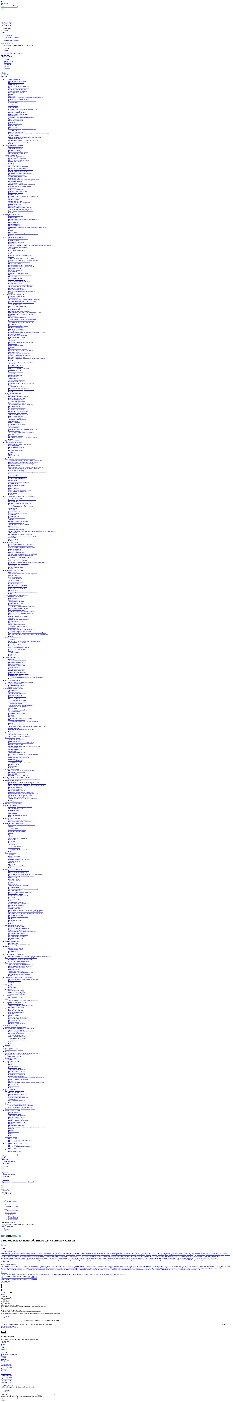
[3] (116, 1288)
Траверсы (57, 1269)
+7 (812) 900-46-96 (6, 53)
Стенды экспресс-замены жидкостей (98, 1268)
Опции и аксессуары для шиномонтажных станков (16, 1274)
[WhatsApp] (14, 1236)
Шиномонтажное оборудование (128, 1258)
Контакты (4, 1359)
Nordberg (3, 1294)
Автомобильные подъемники (35, 1269)
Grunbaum (147, 1253)
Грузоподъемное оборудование (66, 1260)
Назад (11, 1214)
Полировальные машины (104, 1256)
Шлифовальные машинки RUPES (29, 1253)
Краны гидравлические (218, 1266)
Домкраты (33, 1266)
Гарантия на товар (6, 1367)
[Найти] (2, 9)
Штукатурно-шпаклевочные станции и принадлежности (23, 1256)
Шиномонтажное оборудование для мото (128, 1255)
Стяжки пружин (168, 1269)
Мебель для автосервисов (22, 1255)
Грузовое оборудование (191, 1256)
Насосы (208, 1258)
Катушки (43, 1253)
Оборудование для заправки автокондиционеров (24, 1258)
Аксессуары (123, 1274)
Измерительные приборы (84, 1260)
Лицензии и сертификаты (9, 1354)
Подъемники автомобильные (80, 1258)
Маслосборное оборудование (56, 1256)
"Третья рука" (61, 1274)
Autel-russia (153, 1253)
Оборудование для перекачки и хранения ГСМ (60, 1253)
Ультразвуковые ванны (8, 1266)
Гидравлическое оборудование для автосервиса (103, 1258)
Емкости (137, 1253)
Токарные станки (103, 1266)
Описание (7, 1316)
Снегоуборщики (166, 1255)
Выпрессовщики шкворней (116, 1266)
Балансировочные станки (174, 1268)
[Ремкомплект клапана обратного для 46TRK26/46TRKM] (19, 1278)
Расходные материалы (43, 1266)
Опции (117, 1274)
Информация (5, 1361)
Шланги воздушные (64, 1255)
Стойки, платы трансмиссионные (16, 1269)
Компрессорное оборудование (147, 1258)
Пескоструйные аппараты (144, 1260)
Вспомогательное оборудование (153, 1269)
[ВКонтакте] (2, 1236)
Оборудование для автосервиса (151, 1255)
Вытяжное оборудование (164, 1258)
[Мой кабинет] (1, 1171)
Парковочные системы (63, 1258)
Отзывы (6, 1318)
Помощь (3, 1370)
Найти (3, 1400)
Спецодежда (194, 1255)
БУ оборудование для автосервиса (85, 1253)
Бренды (3, 1347)
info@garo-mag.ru (7, 44)
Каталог (32, 1255)
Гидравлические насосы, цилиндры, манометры (95, 1269)
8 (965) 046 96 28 (6, 25)
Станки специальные (98, 1260)
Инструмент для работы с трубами (203, 1253)
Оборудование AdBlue (71, 1256)
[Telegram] (20, 1236)
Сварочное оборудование (200, 1260)
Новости (3, 1356)
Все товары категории (8, 1326)
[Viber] (12, 1236)
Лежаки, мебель (65, 1269)
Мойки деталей (49, 1269)
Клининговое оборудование (87, 1256)
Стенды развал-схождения (134, 1256)
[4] (116, 1289)
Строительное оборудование (36, 1260)
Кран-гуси (189, 1268)
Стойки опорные (75, 1269)
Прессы (184, 1268)
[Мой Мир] (7, 1236)
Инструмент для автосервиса (175, 1256)
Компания (4, 1349)
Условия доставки (6, 1365)
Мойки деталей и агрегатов (127, 1260)
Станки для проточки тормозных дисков (164, 1260)
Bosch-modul (161, 1253)
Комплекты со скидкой (115, 1253)
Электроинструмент (129, 1253)
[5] (116, 1291)
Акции (3, 1344)
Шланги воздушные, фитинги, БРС (46, 1255)
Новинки (44, 1256)
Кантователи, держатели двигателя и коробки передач (194, 1266)
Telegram (7, 48)
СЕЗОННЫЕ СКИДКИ (184, 1260)
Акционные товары (102, 1253)
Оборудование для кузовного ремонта (154, 1256)
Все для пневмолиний (112, 1260)
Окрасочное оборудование (180, 1258)
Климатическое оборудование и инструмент (178, 1253)
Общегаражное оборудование (157, 1268)
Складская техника (51, 1260)
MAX (6, 50)
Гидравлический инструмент (18, 1260)
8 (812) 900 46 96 (6, 22)
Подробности (5, 1301)
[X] (9, 1236)
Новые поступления (204, 1255)
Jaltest (142, 1253)
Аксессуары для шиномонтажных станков (101, 1274)
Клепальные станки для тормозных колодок (84, 1266)
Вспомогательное (55, 1266)
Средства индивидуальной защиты (35, 1268)
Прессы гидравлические (22, 1266)
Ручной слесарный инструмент (180, 1255)
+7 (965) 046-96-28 (18, 53)
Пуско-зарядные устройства (47, 1258)
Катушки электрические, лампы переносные (60, 1268)
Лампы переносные (214, 1260)
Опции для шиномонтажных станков (76, 1274)
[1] (116, 1284)
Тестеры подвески (172, 1266)
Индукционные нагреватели (134, 1269)
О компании (4, 1352)
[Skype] (17, 1236)
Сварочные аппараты (80, 1268)
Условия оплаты (6, 1364)
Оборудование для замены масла (120, 1268)
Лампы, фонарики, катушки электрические (186, 1269)
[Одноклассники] (4, 1236)
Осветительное (65, 1266)
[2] (116, 1286)
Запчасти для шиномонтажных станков (44, 1274)
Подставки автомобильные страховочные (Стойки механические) (145, 1266)
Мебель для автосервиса (77, 1255)
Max (2, 55)
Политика (4, 1369)
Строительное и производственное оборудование (100, 1255)
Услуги (3, 1346)
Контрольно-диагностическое (10, 1253)
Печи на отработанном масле (197, 1258)
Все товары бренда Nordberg (9, 1327)
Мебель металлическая (119, 1256)
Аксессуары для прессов (118, 1269)
